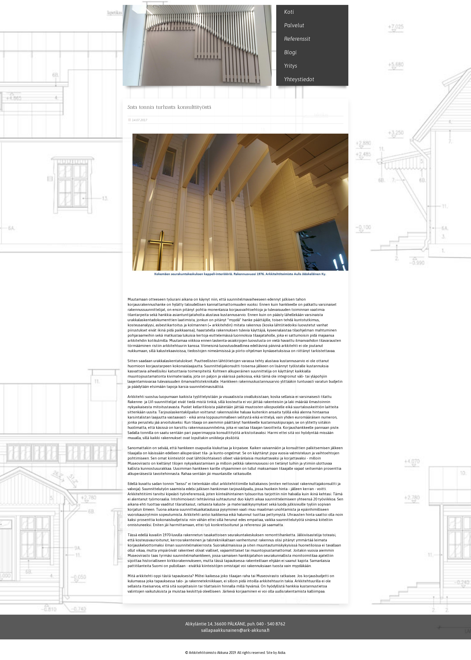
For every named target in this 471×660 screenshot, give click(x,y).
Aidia (281, 653)
